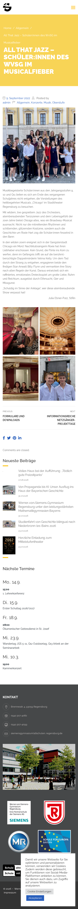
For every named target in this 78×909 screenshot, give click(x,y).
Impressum (10, 892)
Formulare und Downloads (13, 418)
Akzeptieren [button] (35, 898)
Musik (47, 102)
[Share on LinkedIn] (19, 438)
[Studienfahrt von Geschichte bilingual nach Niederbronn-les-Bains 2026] (9, 524)
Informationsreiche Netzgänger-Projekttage (61, 420)
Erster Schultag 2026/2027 (18, 608)
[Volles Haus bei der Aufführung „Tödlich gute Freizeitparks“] (9, 471)
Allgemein (23, 102)
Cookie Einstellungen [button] (39, 891)
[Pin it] (15, 438)
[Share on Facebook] (4, 438)
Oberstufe (58, 102)
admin (7, 102)
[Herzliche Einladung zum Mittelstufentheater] (9, 545)
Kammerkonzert (12, 668)
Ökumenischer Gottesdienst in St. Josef (26, 628)
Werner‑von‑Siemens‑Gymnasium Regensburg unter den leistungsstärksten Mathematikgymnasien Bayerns (45, 506)
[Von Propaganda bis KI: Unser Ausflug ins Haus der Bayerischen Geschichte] (9, 490)
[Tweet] (9, 438)
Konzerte (36, 102)
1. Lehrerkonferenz (13, 593)
